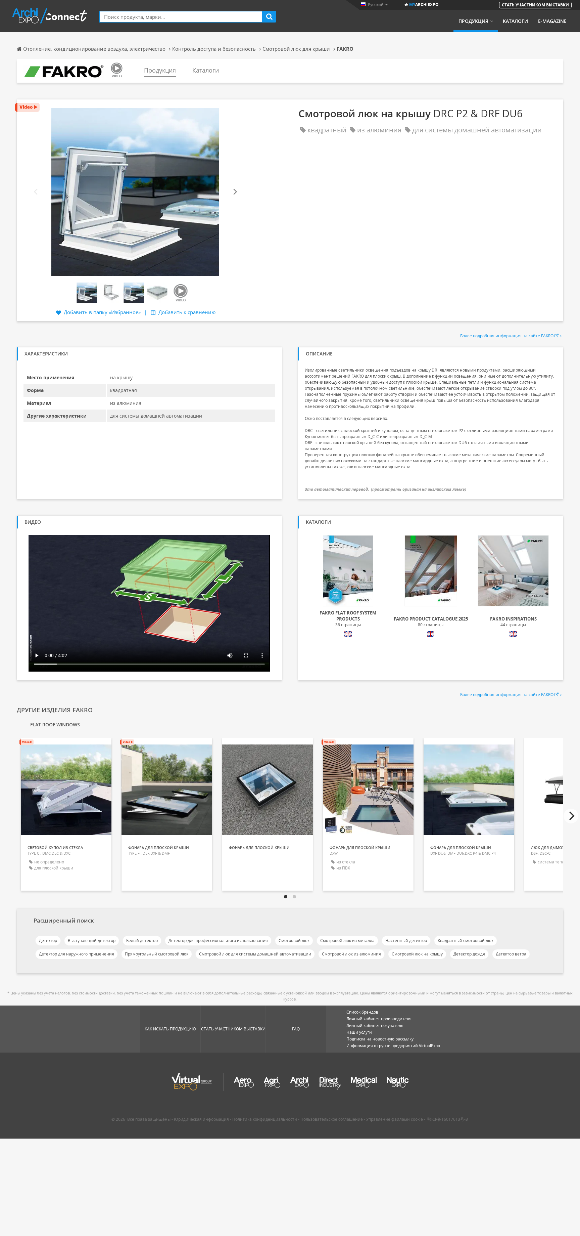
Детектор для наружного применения (76, 954)
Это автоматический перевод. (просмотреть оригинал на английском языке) (385, 489)
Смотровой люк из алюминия (351, 954)
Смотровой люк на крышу (417, 954)
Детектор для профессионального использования (218, 940)
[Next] (235, 192)
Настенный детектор (406, 940)
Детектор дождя (469, 954)
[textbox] (181, 17)
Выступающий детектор (91, 940)
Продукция (473, 21)
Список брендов (362, 1012)
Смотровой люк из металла (347, 940)
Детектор (48, 940)
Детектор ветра (511, 954)
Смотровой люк (294, 940)
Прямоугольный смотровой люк (156, 954)
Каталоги (515, 21)
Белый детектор (142, 940)
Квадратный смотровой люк (465, 940)
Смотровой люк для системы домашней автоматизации (255, 954)
